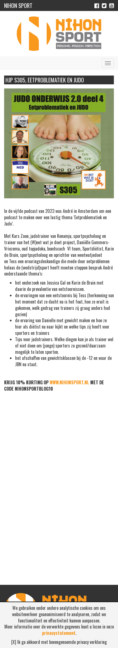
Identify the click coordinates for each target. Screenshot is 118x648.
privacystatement (58, 633)
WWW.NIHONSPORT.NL (69, 382)
